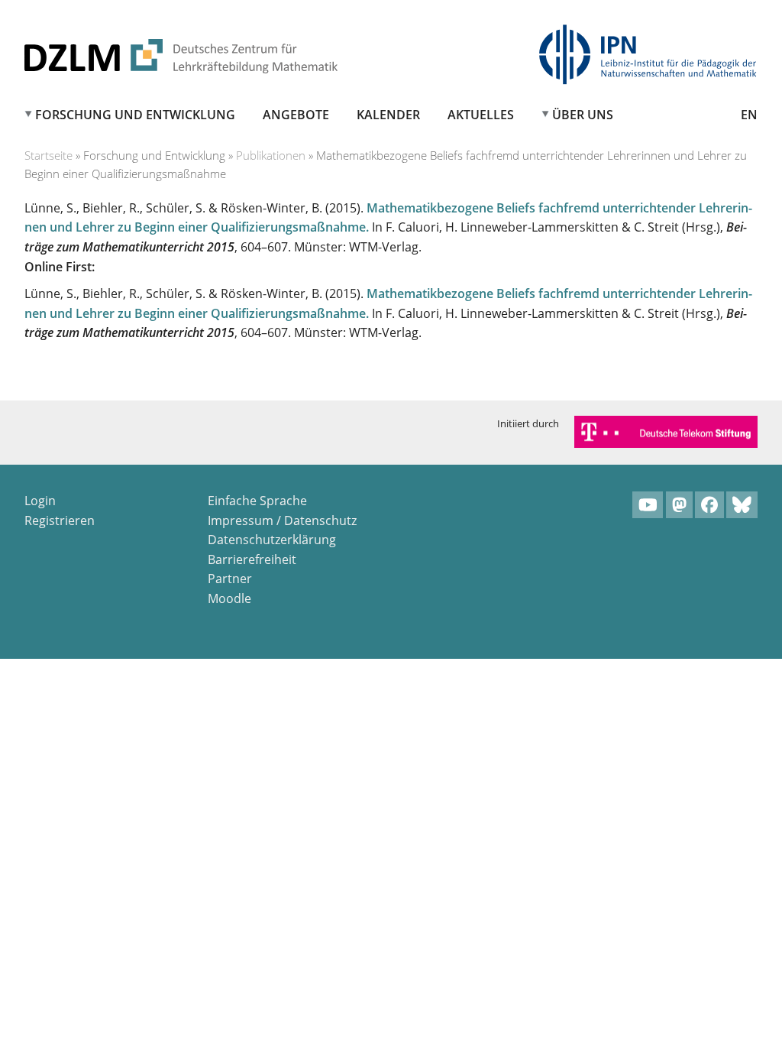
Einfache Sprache (257, 500)
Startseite (48, 155)
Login (40, 500)
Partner (230, 578)
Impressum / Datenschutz (282, 520)
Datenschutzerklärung (272, 539)
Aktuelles (481, 114)
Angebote (296, 114)
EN (749, 114)
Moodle (229, 598)
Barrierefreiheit (252, 559)
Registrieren (59, 520)
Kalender (388, 114)
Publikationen (270, 155)
